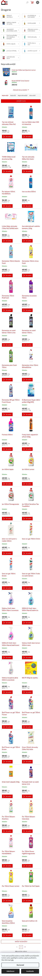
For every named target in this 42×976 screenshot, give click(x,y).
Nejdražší (13, 95)
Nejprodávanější (22, 95)
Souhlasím (30, 971)
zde (12, 960)
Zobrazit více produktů (20, 90)
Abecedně (32, 95)
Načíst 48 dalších (21, 941)
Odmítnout (10, 971)
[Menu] (38, 2)
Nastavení (20, 965)
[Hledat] (27, 2)
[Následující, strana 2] (21, 947)
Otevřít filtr (21, 101)
